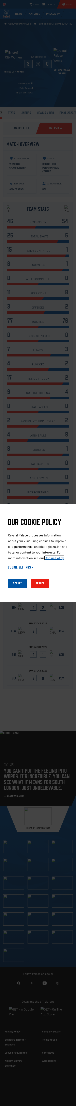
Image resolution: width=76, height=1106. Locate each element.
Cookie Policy (54, 558)
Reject (40, 583)
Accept (17, 583)
